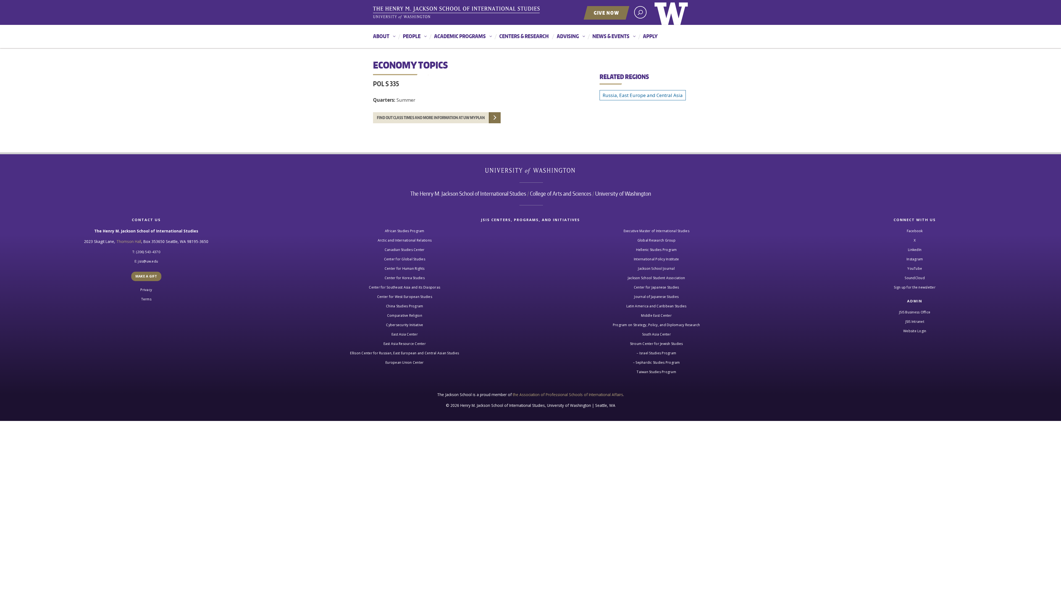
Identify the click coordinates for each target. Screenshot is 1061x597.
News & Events (610, 36)
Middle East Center (656, 315)
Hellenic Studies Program (656, 249)
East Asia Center (405, 334)
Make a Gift (146, 276)
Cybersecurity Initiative (404, 325)
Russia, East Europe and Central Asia (643, 95)
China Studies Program (404, 306)
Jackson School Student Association (656, 278)
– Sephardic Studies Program (656, 362)
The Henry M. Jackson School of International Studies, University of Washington (457, 13)
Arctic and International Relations (405, 240)
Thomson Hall (128, 241)
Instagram (915, 259)
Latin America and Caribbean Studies (656, 306)
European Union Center (404, 362)
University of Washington (671, 12)
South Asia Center (656, 334)
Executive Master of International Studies (656, 231)
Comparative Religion (404, 315)
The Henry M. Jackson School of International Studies (468, 193)
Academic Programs (460, 36)
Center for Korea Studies (405, 278)
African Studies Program (404, 231)
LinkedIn (914, 249)
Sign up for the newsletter (915, 287)
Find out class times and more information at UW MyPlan (431, 117)
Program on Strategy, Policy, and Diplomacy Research (656, 325)
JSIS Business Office (914, 312)
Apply (650, 36)
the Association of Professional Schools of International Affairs (568, 394)
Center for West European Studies (404, 296)
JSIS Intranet (914, 321)
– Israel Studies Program (656, 353)
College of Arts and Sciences (560, 193)
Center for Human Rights (405, 268)
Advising (568, 36)
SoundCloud (915, 278)
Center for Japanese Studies (656, 287)
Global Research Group (656, 240)
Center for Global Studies (404, 259)
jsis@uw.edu (148, 261)
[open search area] (640, 12)
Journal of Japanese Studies (656, 296)
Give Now (606, 13)
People (412, 36)
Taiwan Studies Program (656, 372)
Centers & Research (524, 36)
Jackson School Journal (656, 268)
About (381, 36)
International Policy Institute (656, 259)
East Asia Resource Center (405, 343)
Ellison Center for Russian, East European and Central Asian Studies (404, 353)
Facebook (915, 231)
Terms (146, 299)
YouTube (914, 268)
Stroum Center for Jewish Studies (656, 343)
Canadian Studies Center (405, 249)
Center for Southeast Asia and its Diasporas (404, 287)
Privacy (146, 289)
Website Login (914, 331)
